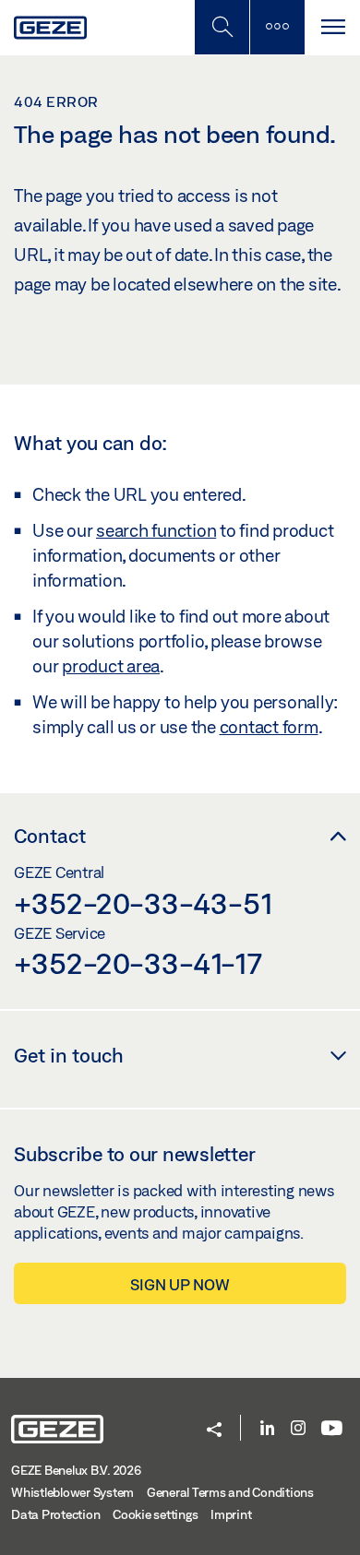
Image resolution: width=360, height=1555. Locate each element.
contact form (269, 727)
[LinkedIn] (267, 1429)
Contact (50, 836)
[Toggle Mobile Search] (221, 27)
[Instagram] (298, 1429)
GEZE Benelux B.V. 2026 (76, 1470)
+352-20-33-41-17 (138, 962)
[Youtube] (332, 1429)
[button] (214, 1431)
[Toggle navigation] (332, 27)
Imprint (230, 1514)
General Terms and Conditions (230, 1492)
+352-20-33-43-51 (143, 903)
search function (156, 530)
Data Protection (55, 1514)
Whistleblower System (72, 1492)
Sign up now (179, 1284)
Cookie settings (155, 1514)
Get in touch (69, 1055)
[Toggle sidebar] (277, 27)
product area (111, 666)
